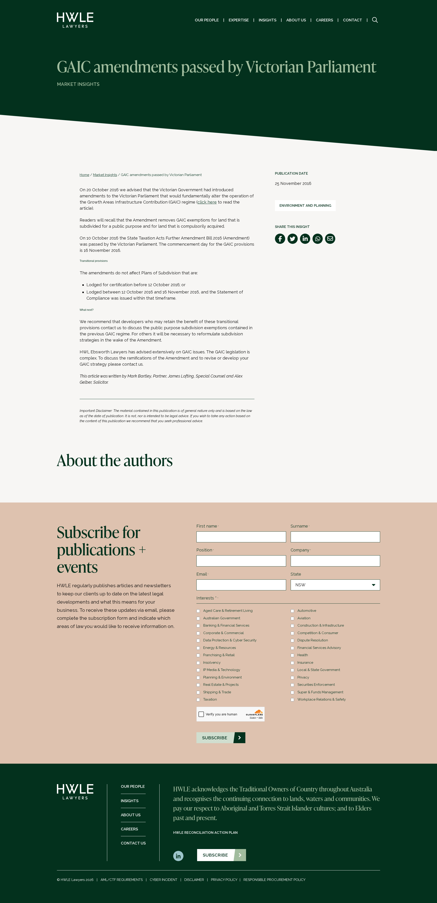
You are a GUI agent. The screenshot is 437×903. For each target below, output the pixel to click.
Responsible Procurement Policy (274, 880)
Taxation (210, 699)
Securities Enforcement (316, 685)
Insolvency (212, 663)
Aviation (303, 618)
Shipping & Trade (217, 692)
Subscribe (215, 854)
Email (202, 574)
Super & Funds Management (320, 692)
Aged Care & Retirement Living (228, 611)
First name (207, 526)
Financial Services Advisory (319, 648)
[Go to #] (375, 20)
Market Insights (105, 175)
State (296, 574)
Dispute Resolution (312, 640)
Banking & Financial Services (226, 625)
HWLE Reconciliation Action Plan (205, 833)
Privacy (303, 677)
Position (205, 550)
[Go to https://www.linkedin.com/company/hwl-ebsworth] (178, 856)
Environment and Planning (305, 206)
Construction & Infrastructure (320, 625)
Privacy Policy (224, 880)
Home (84, 175)
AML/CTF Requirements (122, 880)
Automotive (306, 611)
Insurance (305, 663)
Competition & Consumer (317, 633)
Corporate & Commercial (223, 633)
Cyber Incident (163, 880)
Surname (300, 526)
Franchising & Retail (219, 655)
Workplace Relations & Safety (321, 699)
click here (207, 202)
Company (301, 550)
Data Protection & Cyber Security (230, 640)
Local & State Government (318, 670)
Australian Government (221, 618)
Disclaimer (194, 880)
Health (302, 655)
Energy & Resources (219, 648)
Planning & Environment (222, 677)
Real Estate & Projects (221, 685)
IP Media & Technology (221, 670)
